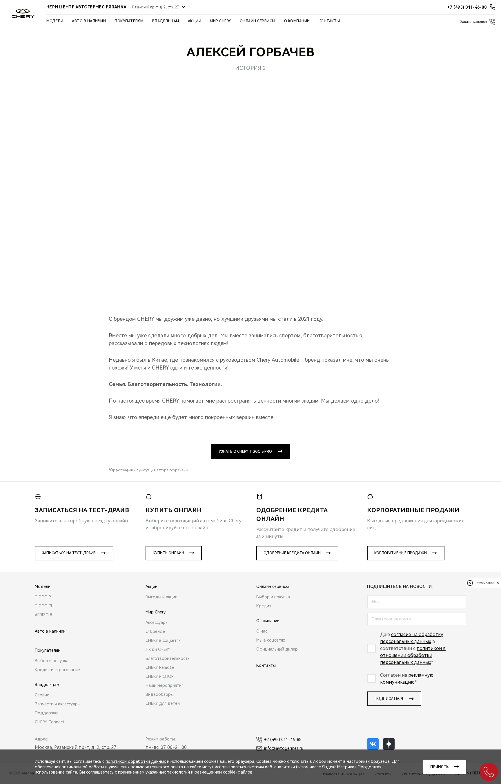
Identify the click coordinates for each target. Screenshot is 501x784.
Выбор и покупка (51, 660)
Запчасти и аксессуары (58, 704)
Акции (195, 21)
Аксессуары (157, 622)
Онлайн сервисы (257, 21)
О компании (297, 21)
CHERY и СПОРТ (161, 676)
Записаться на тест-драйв (69, 553)
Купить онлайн (168, 553)
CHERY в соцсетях (163, 640)
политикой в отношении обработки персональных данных (413, 655)
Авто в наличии (89, 21)
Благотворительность (168, 658)
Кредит (263, 606)
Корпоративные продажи (400, 553)
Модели (54, 21)
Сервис (42, 695)
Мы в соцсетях (270, 640)
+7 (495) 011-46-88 (283, 739)
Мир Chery (220, 21)
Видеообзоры (160, 694)
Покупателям (129, 21)
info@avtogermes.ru (283, 748)
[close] (498, 583)
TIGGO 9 (43, 597)
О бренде (155, 631)
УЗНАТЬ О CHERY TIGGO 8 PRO (245, 452)
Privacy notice (485, 583)
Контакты (329, 21)
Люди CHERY (158, 649)
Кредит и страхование (57, 669)
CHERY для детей (163, 703)
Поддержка (47, 713)
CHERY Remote (160, 667)
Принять (439, 767)
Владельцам (165, 21)
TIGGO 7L (44, 606)
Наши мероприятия (165, 685)
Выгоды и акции (161, 597)
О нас (261, 631)
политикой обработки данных (136, 761)
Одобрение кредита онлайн (292, 553)
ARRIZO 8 (43, 615)
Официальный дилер (277, 649)
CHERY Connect (50, 722)
